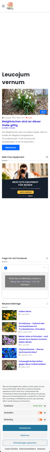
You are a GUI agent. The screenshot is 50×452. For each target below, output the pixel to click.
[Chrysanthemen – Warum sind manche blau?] (9, 353)
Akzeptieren (25, 428)
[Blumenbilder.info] (10, 6)
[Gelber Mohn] (9, 315)
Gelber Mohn (25, 311)
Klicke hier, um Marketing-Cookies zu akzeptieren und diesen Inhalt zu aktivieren (25, 281)
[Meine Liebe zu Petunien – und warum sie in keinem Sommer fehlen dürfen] (9, 340)
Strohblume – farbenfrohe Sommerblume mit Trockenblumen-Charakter (32, 326)
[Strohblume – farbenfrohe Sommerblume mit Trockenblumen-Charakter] (9, 327)
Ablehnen (25, 435)
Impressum (41, 449)
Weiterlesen (10, 147)
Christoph (7, 118)
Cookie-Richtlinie (11, 449)
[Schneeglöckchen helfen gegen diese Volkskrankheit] (9, 365)
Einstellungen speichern (25, 442)
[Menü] (3, 7)
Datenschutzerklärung (27, 449)
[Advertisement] (25, 40)
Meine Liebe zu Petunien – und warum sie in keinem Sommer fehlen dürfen (33, 339)
